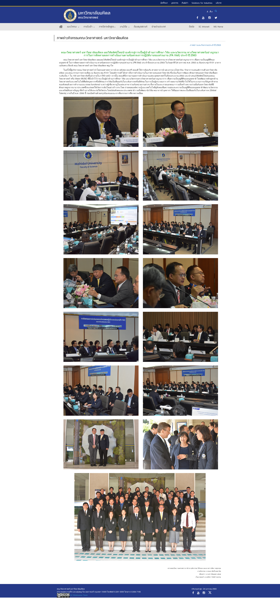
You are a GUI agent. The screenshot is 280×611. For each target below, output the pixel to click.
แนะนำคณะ (72, 26)
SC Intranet (204, 26)
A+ (211, 11)
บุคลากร (174, 3)
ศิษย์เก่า (185, 3)
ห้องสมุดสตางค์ (140, 26)
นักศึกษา (164, 3)
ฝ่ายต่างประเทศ (159, 26)
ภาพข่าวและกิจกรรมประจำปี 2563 (205, 44)
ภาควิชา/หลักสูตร (106, 26)
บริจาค (219, 3)
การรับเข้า (88, 26)
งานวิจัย (124, 26)
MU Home (218, 26)
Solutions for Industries (202, 3)
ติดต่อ (191, 26)
